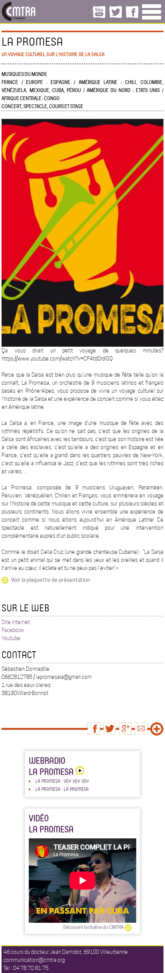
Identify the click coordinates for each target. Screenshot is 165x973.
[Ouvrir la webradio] (79, 771)
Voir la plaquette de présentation (50, 580)
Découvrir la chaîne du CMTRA (93, 927)
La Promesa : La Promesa (62, 789)
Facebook (13, 630)
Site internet (16, 622)
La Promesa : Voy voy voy (62, 781)
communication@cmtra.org (34, 960)
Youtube (11, 638)
